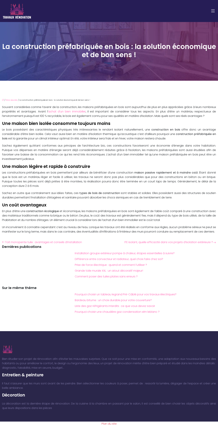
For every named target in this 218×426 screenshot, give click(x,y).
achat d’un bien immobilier (67, 111)
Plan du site (109, 424)
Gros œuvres (12, 100)
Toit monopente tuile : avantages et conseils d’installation (43, 242)
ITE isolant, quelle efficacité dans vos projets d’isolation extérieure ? (168, 242)
